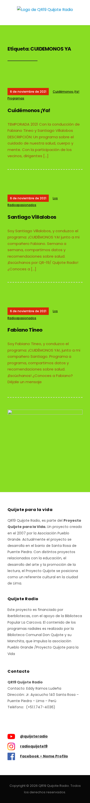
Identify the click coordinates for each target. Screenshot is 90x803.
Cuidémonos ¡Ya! (66, 91)
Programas (16, 98)
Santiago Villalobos (32, 217)
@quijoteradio (34, 736)
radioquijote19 (34, 746)
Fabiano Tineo (25, 329)
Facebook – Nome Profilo (44, 756)
